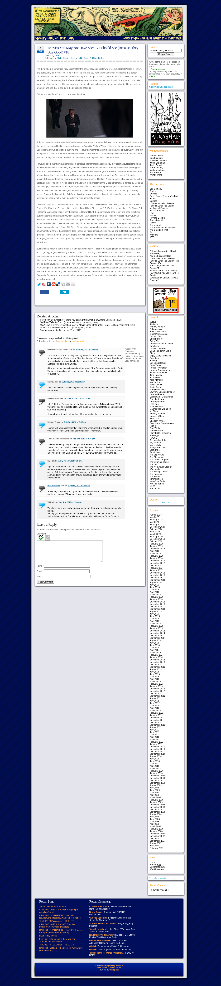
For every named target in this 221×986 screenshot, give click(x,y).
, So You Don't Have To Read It (164, 273)
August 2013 (156, 669)
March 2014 (155, 652)
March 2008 (155, 826)
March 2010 (155, 768)
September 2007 (157, 841)
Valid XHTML (102, 968)
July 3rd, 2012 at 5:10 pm (75, 422)
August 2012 (156, 698)
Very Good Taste (157, 481)
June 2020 (155, 532)
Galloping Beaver (158, 363)
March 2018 (155, 553)
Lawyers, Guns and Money (162, 392)
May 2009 (154, 792)
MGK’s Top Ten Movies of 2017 (56, 327)
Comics (153, 194)
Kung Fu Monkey (158, 389)
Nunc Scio (154, 418)
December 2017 (157, 561)
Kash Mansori (156, 380)
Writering (154, 235)
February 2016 (157, 597)
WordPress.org (157, 869)
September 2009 (157, 783)
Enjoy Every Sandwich (160, 356)
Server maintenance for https (52, 906)
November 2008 (157, 807)
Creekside (154, 346)
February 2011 (156, 742)
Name (40, 566)
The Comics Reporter (160, 459)
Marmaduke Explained (160, 409)
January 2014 (156, 657)
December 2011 (157, 718)
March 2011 (155, 739)
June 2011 (155, 732)
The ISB (153, 464)
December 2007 (157, 833)
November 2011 (157, 720)
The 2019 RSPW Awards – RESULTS (56, 945)
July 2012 (154, 701)
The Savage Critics (158, 471)
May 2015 (154, 618)
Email (40, 571)
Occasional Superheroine (162, 423)
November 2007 (157, 836)
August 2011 (155, 727)
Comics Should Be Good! (161, 343)
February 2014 (157, 655)
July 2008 (154, 817)
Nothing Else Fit (157, 218)
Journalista (155, 377)
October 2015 (156, 606)
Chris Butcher (156, 339)
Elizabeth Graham (158, 160)
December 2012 (157, 689)
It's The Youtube (157, 210)
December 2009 (157, 775)
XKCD (153, 486)
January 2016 (156, 599)
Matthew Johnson (158, 170)
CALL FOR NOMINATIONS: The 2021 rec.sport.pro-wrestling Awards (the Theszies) (60, 916)
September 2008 (157, 812)
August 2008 (156, 814)
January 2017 (156, 570)
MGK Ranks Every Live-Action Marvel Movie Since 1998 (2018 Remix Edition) (79, 325)
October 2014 (156, 635)
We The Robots (157, 484)
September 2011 (157, 725)
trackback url (78, 341)
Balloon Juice (156, 329)
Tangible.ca (155, 452)
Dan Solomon (156, 158)
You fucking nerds (49, 330)
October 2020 (156, 529)
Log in (153, 862)
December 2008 (157, 804)
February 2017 (157, 568)
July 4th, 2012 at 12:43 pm (70, 502)
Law (152, 213)
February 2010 (157, 771)
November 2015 (157, 604)
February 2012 (157, 713)
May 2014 (154, 647)
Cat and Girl (155, 336)
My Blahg (154, 411)
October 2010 (156, 751)
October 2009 (156, 780)
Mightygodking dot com (112, 966)
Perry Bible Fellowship (160, 433)
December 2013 (157, 660)
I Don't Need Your (162, 258)
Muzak (153, 215)
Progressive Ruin (158, 440)
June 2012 (155, 703)
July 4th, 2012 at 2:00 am (79, 486)
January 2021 (156, 524)
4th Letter (154, 324)
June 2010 (155, 761)
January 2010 (156, 773)
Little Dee (154, 404)
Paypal (165, 502)
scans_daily (155, 445)
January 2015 (156, 628)
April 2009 (154, 795)
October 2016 (156, 577)
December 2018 (157, 548)
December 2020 (157, 527)
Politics (153, 223)
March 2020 (155, 534)
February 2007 (157, 848)
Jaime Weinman (157, 163)
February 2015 (157, 626)
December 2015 (157, 602)
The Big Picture (157, 455)
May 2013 (154, 676)
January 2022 (156, 519)
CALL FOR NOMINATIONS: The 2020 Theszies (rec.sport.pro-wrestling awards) (61, 931)
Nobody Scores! (157, 414)
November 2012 (157, 691)
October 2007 (156, 838)
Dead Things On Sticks (160, 351)
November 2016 (157, 575)
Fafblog (153, 360)
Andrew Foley (156, 155)
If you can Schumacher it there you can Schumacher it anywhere (72, 319)
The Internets (156, 225)
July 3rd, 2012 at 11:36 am (73, 382)
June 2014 (155, 645)
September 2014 (157, 638)
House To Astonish (158, 368)
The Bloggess (156, 457)
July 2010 (154, 759)
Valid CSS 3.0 (115, 968)
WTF (152, 237)
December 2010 (157, 746)
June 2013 (155, 674)
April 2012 (154, 708)
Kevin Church (156, 385)
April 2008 (154, 824)
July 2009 (154, 788)
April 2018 (154, 551)
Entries (155, 864)
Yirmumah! (155, 488)
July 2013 (154, 672)
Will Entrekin (155, 172)
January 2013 (156, 686)
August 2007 (156, 843)
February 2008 (157, 829)
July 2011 (154, 730)
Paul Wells (155, 428)
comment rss (63, 341)
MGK (57, 56)
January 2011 (156, 744)
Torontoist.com (156, 479)
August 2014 (156, 640)
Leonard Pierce (157, 394)
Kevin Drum (155, 387)
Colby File (154, 341)
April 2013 (154, 679)
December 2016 (157, 573)
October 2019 (156, 541)
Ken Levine (155, 382)
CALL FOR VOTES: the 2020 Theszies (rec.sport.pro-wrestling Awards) (57, 925)
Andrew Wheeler (157, 327)
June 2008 (155, 819)
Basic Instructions (158, 331)
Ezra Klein (154, 358)
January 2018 (156, 558)
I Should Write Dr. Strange (162, 203)
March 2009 (155, 797)
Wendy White (156, 175)
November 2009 (157, 778)
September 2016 (157, 580)
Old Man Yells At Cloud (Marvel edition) (59, 322)
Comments (157, 867)
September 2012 (157, 696)
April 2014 (154, 650)
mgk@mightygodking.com (161, 87)
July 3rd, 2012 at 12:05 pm (78, 398)
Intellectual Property (159, 208)
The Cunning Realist (159, 462)
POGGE (153, 438)
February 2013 (157, 684)
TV (151, 232)
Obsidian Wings (157, 421)
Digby (152, 353)
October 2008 (156, 809)
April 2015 (154, 621)
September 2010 (157, 754)
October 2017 (156, 565)
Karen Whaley (156, 167)
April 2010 (154, 766)
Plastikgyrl (154, 435)
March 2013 (155, 681)
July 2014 (154, 643)
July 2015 (154, 614)
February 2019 (157, 544)
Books (153, 191)
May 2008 (154, 821)
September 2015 (157, 609)
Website (40, 576)
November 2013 (157, 662)
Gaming (153, 201)
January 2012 (156, 715)
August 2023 (156, 515)
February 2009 (157, 800)
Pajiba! (153, 426)
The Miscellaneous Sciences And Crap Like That (163, 228)
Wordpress (114, 970)
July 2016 (154, 585)
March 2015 (155, 623)
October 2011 (156, 722)
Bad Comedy (156, 189)
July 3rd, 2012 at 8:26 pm (84, 439)
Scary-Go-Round (158, 447)
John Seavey (156, 375)
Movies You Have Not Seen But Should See (83, 58)
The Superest (156, 474)
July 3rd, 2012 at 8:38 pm (70, 461)
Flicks (59, 58)
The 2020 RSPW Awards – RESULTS (56, 921)
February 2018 (157, 556)
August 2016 (156, 582)
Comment (41, 534)
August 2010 (156, 756)
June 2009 (155, 790)
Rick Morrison (53, 486)
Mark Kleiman (156, 406)
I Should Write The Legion (162, 206)
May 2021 (154, 522)
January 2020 (156, 536)
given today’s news (48, 936)
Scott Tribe (155, 450)
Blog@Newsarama (158, 334)
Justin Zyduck (156, 165)
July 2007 (154, 846)
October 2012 (156, 693)
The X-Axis (155, 476)
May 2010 (154, 763)
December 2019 (157, 539)
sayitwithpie (155, 443)
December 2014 (157, 631)
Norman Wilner (157, 416)
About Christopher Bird (160, 256)
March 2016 (155, 594)
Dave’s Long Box (158, 348)
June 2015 (155, 616)
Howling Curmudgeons (160, 370)
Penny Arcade (156, 430)
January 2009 (156, 802)
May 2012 (154, 705)
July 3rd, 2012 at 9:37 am (87, 350)
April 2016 (154, 592)
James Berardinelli (158, 372)
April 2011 (154, 737)
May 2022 (154, 517)
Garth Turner (156, 365)
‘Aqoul (153, 322)
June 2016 (155, 587)
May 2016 (154, 589)
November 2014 (157, 633)
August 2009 (156, 785)
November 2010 (157, 749)
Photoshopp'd (156, 220)
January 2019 (156, 546)
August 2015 (156, 611)
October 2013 (156, 664)
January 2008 (156, 831)
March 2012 (155, 710)
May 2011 (154, 734)
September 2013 (157, 667)
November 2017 (157, 563)
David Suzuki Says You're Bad (164, 196)
